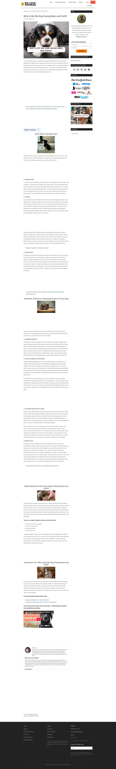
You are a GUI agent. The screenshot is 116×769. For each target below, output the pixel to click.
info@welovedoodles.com (78, 731)
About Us (25, 726)
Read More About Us (81, 37)
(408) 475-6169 (76, 728)
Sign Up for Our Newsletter (28, 731)
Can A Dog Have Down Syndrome (50, 466)
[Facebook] (24, 669)
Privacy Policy (49, 728)
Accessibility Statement (28, 739)
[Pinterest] (28, 669)
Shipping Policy (50, 737)
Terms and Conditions (51, 731)
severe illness (27, 541)
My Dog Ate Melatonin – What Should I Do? (37, 600)
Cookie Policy (49, 734)
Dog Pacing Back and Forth (34, 715)
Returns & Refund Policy (28, 737)
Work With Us (26, 734)
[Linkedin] (31, 669)
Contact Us (26, 728)
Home (25, 11)
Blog (27, 11)
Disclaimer (49, 726)
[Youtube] (26, 669)
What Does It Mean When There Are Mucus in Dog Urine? (41, 602)
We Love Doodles (28, 4)
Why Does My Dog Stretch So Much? (47, 108)
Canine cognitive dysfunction (31, 361)
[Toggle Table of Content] (37, 130)
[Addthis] (29, 669)
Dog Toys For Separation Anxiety (39, 248)
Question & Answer (33, 714)
